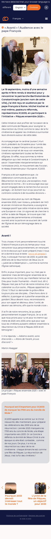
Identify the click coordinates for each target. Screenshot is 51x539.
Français (17, 19)
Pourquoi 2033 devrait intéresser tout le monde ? (13, 500)
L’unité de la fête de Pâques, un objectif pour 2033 (37, 500)
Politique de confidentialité (16, 515)
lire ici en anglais (36, 254)
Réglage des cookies (37, 515)
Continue (34, 7)
